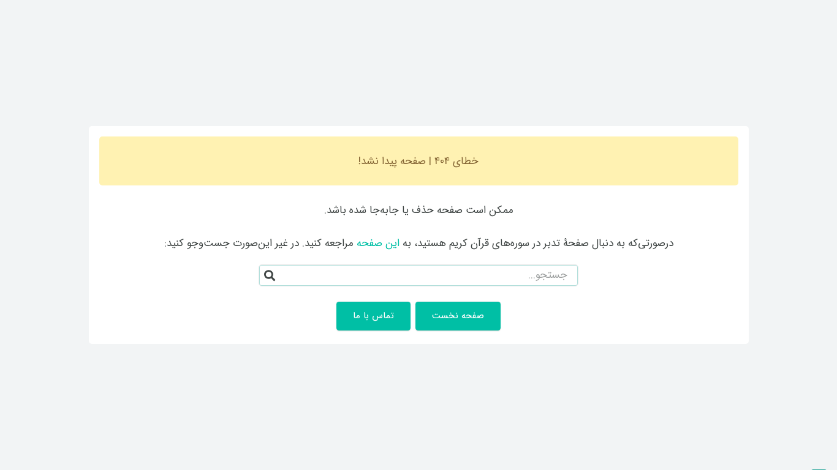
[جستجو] (269, 275)
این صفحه (378, 243)
